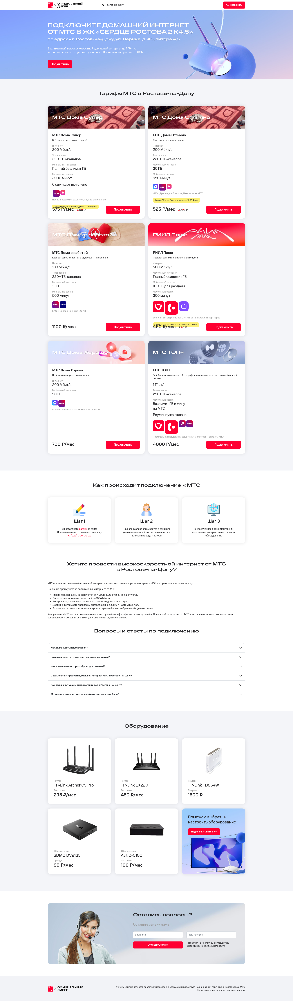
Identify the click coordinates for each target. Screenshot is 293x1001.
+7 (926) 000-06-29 (79, 535)
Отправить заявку (158, 944)
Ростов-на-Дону (114, 5)
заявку (83, 528)
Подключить (60, 64)
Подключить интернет (204, 831)
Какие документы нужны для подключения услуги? (80, 657)
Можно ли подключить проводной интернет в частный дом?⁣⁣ (85, 694)
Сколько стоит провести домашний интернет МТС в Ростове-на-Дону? (91, 675)
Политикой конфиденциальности (206, 946)
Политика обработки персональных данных (221, 990)
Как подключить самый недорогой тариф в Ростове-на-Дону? (86, 685)
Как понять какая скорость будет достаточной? (78, 666)
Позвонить (236, 5)
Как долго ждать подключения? (69, 647)
